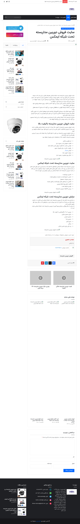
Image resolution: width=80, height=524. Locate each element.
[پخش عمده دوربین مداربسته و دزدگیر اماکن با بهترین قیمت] (19, 81)
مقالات (68, 17)
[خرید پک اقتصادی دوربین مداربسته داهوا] (19, 71)
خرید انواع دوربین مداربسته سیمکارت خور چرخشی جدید (10, 89)
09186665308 (58, 248)
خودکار (66, 150)
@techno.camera (39, 500)
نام (73, 457)
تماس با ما (63, 17)
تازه (23, 45)
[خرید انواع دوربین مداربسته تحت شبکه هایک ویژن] (36, 359)
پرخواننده (15, 45)
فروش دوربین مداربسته (66, 256)
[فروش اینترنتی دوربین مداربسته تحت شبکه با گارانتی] (67, 359)
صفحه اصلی (73, 17)
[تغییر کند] (72, 9)
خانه (72, 25)
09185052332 (39, 489)
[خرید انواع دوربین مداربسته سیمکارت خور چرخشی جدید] (19, 89)
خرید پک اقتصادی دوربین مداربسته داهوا (53, 1)
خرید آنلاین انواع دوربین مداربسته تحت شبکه (53, 419)
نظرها (7, 45)
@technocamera (41, 496)
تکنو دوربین (38, 521)
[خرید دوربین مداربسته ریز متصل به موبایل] (19, 62)
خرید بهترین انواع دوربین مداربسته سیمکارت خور (10, 52)
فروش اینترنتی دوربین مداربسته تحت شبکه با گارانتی (69, 420)
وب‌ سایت (49, 463)
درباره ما (57, 17)
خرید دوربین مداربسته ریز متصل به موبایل (10, 60)
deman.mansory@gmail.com (38, 503)
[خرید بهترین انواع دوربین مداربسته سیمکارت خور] (19, 53)
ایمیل (73, 463)
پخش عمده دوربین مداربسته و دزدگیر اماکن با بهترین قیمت (10, 80)
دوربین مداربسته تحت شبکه (65, 25)
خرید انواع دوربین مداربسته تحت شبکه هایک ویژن (36, 419)
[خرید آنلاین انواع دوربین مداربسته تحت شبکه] (52, 359)
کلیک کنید (37, 493)
